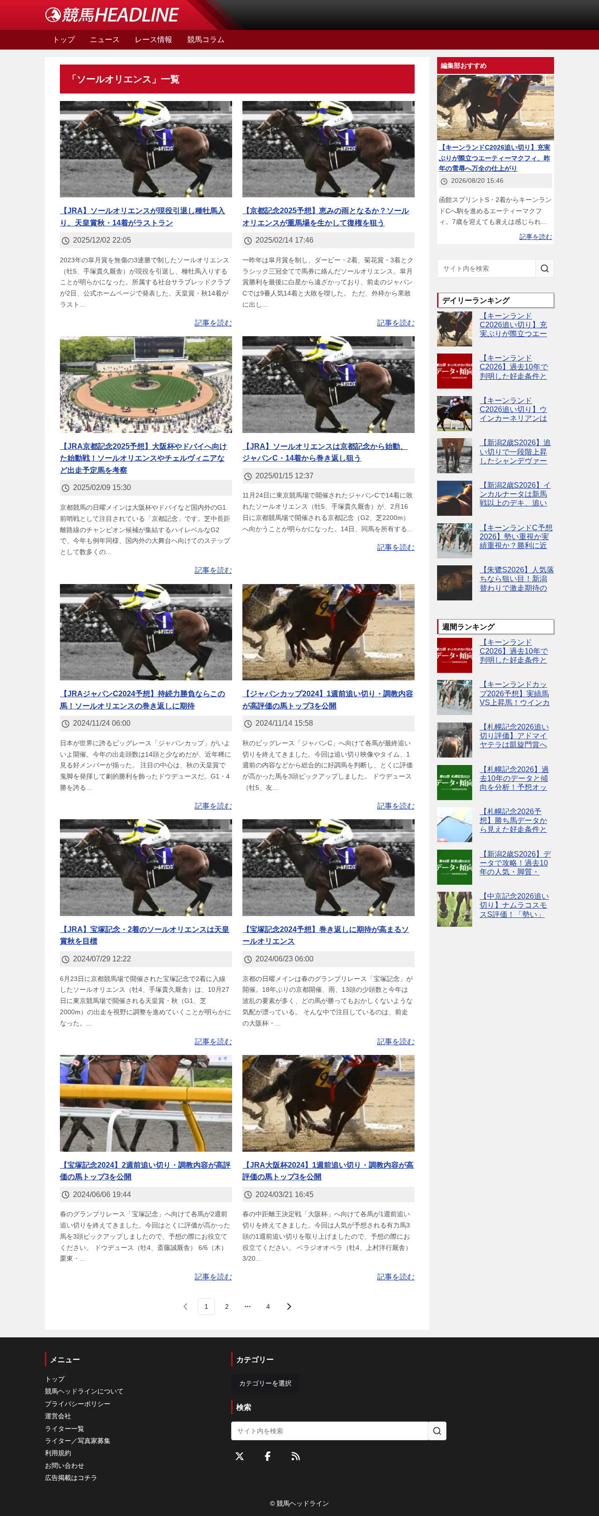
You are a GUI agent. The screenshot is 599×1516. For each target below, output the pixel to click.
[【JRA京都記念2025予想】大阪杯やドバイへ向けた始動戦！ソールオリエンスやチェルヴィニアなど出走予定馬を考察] (146, 384)
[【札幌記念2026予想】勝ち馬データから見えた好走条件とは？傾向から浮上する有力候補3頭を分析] (454, 824)
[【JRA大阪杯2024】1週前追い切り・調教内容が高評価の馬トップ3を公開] (328, 1103)
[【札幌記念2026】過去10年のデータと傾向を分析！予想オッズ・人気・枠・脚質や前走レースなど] (454, 782)
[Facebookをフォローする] (267, 1456)
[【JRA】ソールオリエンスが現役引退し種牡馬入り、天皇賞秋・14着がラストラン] (146, 149)
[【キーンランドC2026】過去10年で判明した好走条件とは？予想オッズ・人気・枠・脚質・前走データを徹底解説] (454, 371)
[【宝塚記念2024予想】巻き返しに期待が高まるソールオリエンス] (328, 867)
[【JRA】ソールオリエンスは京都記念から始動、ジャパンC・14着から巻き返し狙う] (328, 384)
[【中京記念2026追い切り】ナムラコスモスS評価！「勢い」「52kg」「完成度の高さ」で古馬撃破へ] (454, 909)
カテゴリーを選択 (265, 1383)
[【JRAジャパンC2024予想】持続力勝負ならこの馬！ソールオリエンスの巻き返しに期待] (146, 632)
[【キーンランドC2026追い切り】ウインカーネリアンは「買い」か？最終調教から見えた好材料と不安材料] (454, 413)
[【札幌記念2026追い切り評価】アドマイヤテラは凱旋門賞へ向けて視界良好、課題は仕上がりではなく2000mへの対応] (454, 740)
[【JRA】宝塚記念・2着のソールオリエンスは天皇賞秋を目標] (146, 867)
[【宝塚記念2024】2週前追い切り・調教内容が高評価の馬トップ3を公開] (146, 1103)
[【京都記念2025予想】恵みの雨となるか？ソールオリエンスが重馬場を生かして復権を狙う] (328, 149)
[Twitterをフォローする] (239, 1456)
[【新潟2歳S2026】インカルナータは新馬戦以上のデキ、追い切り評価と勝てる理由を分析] (454, 498)
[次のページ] (288, 1306)
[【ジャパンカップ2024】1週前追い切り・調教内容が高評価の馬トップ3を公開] (328, 632)
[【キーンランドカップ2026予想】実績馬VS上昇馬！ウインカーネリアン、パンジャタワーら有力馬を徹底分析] (454, 697)
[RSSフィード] (295, 1456)
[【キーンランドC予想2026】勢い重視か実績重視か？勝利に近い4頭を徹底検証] (454, 540)
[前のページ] (185, 1306)
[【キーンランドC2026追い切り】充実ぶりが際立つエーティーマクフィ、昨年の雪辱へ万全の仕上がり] (454, 329)
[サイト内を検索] (544, 268)
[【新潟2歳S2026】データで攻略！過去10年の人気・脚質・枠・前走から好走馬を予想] (454, 867)
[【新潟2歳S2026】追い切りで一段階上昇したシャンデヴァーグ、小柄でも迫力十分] (454, 455)
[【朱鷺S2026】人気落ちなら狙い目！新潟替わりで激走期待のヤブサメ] (454, 582)
